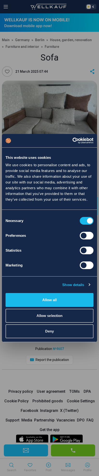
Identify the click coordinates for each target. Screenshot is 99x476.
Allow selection (50, 316)
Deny (49, 331)
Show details (73, 285)
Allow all (49, 300)
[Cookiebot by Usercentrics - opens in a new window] (72, 141)
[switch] (86, 235)
